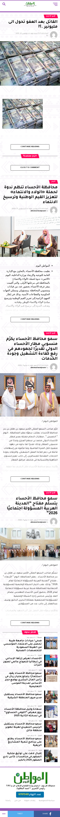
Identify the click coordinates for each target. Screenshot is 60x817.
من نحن (17, 801)
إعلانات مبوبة (29, 801)
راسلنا (8, 801)
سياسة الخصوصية (47, 801)
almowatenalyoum (38, 211)
